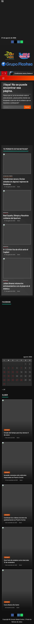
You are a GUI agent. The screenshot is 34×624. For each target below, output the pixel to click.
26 (13, 380)
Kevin (18, 186)
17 (4, 376)
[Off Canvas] (2, 1)
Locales (7, 429)
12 (13, 372)
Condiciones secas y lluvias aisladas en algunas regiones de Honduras (15, 181)
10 (4, 372)
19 (13, 376)
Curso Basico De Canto (11, 605)
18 (8, 376)
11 (8, 372)
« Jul (3, 389)
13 (17, 372)
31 (4, 384)
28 (21, 380)
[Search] (31, 78)
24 (4, 380)
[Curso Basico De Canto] (17, 589)
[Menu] (3, 78)
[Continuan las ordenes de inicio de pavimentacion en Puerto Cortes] (17, 504)
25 (8, 380)
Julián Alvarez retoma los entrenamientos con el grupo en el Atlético (16, 286)
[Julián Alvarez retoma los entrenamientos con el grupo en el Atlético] (17, 268)
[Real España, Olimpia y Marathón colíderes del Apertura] (17, 200)
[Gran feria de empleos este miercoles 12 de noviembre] (17, 547)
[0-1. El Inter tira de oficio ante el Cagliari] (17, 234)
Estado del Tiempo (8, 176)
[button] (3, 78)
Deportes (5, 212)
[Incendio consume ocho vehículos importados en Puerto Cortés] (17, 462)
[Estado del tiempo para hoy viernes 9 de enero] (17, 420)
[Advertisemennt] (17, 64)
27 (17, 380)
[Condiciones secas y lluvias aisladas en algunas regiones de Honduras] (17, 164)
